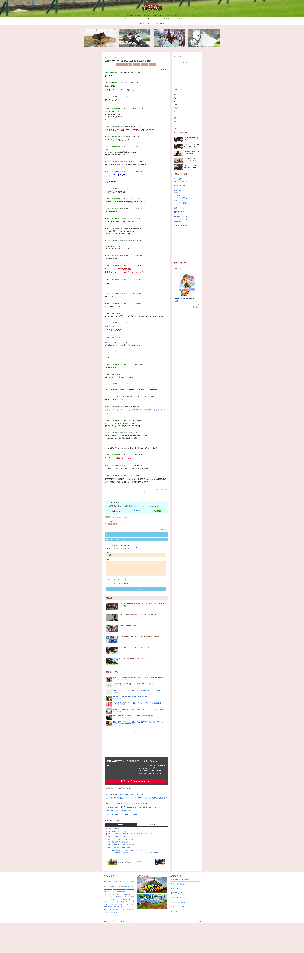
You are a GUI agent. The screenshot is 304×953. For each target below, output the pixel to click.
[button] (152, 64)
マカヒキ (105, 899)
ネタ (175, 128)
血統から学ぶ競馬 (176, 888)
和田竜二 (129, 896)
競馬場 (176, 111)
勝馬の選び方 (175, 911)
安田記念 (110, 907)
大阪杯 (105, 891)
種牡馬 (132, 896)
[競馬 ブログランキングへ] (116, 510)
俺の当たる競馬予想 (180, 181)
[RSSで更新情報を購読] (115, 524)
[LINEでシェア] (144, 64)
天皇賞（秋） (116, 909)
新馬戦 (125, 899)
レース (176, 125)
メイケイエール (123, 904)
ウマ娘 (128, 889)
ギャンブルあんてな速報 (182, 198)
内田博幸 (114, 904)
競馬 (132, 904)
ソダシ (132, 891)
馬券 (175, 121)
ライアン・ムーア (109, 889)
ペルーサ (109, 881)
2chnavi (176, 193)
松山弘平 (114, 889)
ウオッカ (112, 894)
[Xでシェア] (120, 64)
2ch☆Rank (177, 190)
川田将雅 (126, 517)
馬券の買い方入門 (176, 893)
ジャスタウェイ (109, 886)
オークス (129, 891)
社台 (133, 889)
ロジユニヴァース (114, 881)
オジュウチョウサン (127, 881)
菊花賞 (129, 904)
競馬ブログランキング (181, 222)
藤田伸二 (129, 886)
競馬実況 (132, 881)
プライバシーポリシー (126, 548)
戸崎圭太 (108, 912)
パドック (116, 894)
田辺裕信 (120, 901)
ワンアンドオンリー (124, 907)
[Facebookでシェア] (128, 64)
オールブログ (178, 195)
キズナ (129, 899)
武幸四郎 (119, 891)
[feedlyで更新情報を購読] (112, 524)
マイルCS (108, 891)
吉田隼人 (113, 886)
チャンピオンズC (107, 894)
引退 (118, 904)
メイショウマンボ (113, 901)
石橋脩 (123, 881)
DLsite (196, 307)
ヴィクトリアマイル (119, 899)
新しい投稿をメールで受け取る (118, 583)
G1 (113, 899)
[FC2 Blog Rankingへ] (157, 510)
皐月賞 (114, 912)
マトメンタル (178, 205)
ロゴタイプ (124, 896)
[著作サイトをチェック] (106, 524)
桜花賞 (105, 907)
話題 (175, 94)
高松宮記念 (110, 899)
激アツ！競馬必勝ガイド (179, 884)
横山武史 (126, 886)
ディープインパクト (128, 901)
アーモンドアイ (117, 886)
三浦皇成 (115, 907)
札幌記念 (119, 896)
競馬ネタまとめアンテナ (182, 208)
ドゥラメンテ (119, 881)
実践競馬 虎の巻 (176, 897)
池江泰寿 (122, 886)
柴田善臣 (124, 889)
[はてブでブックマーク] (136, 64)
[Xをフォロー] (109, 524)
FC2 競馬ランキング (180, 217)
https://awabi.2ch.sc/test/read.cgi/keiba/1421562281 (157, 491)
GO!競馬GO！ (178, 179)
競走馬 (107, 517)
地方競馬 (126, 894)
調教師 (176, 104)
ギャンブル (107, 896)
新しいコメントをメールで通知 (118, 579)
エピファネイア (124, 891)
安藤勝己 (107, 901)
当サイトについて (108, 921)
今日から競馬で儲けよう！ (179, 902)
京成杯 (119, 517)
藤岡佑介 (120, 894)
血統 (175, 114)
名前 (107, 552)
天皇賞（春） (124, 909)
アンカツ (106, 881)
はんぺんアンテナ (180, 200)
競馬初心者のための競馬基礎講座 (181, 879)
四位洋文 (105, 886)
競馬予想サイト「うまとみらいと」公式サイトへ (136, 781)
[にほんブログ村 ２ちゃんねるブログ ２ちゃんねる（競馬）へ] (137, 510)
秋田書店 (177, 300)
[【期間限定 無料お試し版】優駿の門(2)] (187, 285)
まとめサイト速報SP (181, 203)
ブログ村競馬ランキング (182, 219)
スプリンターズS (113, 896)
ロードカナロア (114, 891)
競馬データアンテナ (177, 906)
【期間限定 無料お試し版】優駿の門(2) (184, 298)
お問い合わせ (130, 921)
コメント (110, 559)
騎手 (175, 98)
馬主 (175, 101)
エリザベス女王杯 (119, 889)
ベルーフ (114, 517)
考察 (175, 118)
